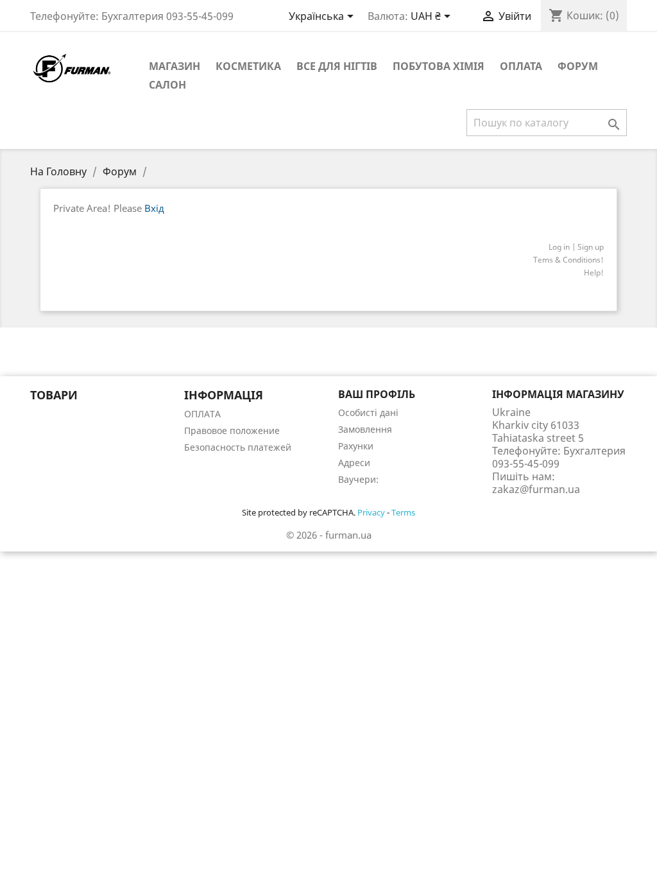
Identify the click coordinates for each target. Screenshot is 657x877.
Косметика (248, 66)
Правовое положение (232, 430)
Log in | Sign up (576, 246)
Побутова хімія (438, 66)
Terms (403, 512)
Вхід (154, 208)
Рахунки (355, 446)
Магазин (174, 66)
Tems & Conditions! (568, 259)
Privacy (371, 512)
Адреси (354, 462)
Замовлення (365, 429)
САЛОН (167, 85)
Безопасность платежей (237, 447)
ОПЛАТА (521, 66)
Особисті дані (368, 412)
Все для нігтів (336, 66)
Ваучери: (358, 479)
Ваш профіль (376, 394)
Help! (594, 272)
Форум (578, 66)
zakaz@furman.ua (536, 489)
